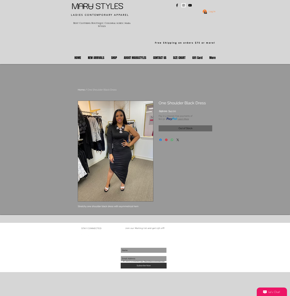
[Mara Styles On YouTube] (190, 5)
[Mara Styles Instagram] (183, 5)
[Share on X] (178, 140)
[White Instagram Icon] (93, 235)
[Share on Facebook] (160, 140)
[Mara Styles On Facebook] (177, 5)
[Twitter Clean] (88, 235)
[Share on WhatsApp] (172, 140)
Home (81, 89)
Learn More (183, 119)
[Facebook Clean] (82, 235)
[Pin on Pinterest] (166, 140)
